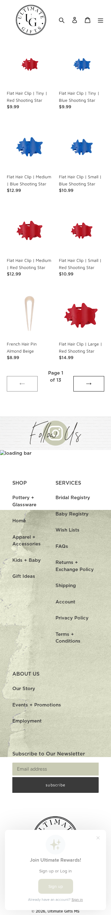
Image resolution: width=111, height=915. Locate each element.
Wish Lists (68, 530)
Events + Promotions (36, 705)
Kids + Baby (26, 560)
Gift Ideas (23, 576)
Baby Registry (72, 514)
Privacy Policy (72, 618)
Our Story (23, 688)
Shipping (66, 585)
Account (65, 602)
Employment (27, 721)
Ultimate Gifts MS (63, 911)
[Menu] (100, 20)
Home (19, 521)
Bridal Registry (73, 497)
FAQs (62, 546)
